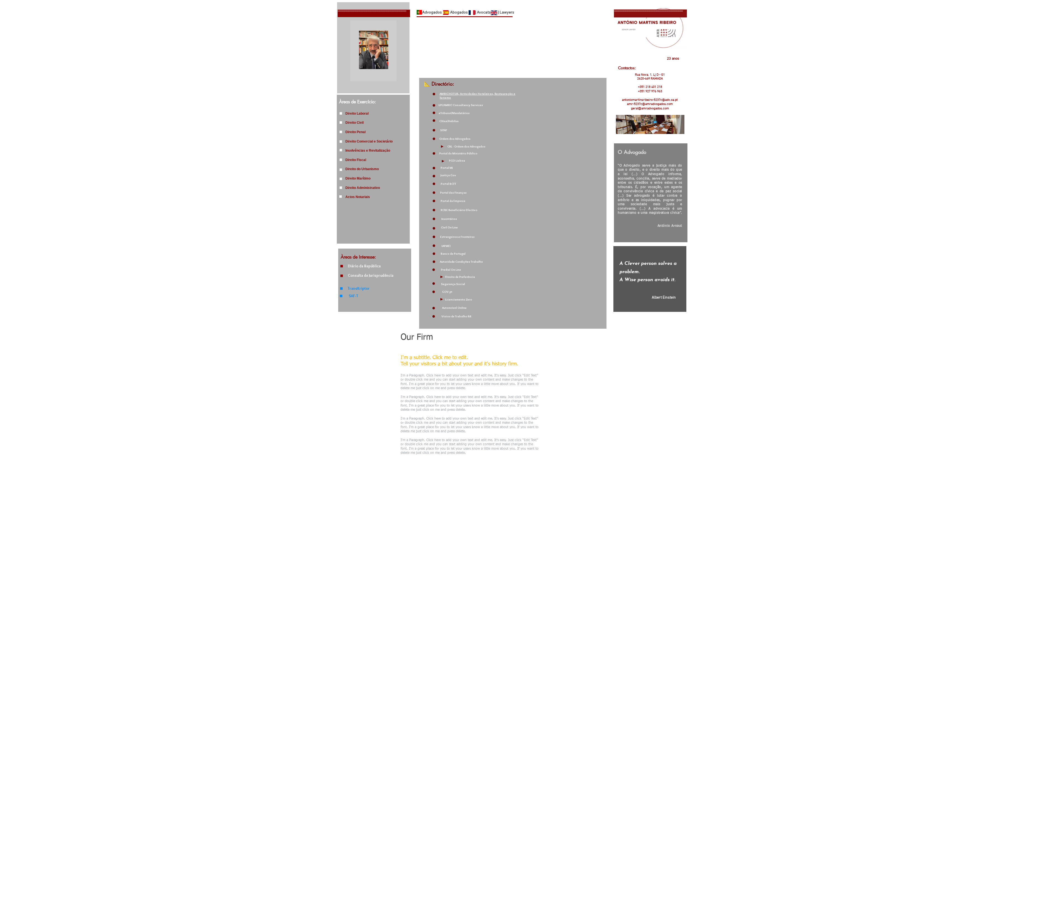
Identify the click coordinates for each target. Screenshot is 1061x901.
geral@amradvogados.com (650, 108)
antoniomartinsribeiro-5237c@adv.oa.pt (650, 100)
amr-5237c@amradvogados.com (650, 104)
